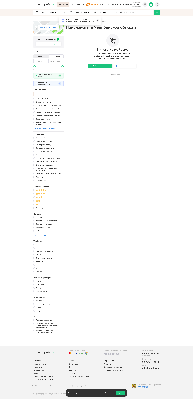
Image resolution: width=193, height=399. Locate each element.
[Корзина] (151, 4)
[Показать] (157, 12)
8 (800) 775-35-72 (150, 362)
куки (80, 393)
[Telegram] (113, 353)
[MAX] (117, 353)
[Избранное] (144, 4)
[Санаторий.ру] (45, 4)
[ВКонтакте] (105, 353)
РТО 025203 (143, 387)
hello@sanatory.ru (151, 368)
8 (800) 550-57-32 (131, 4)
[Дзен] (109, 353)
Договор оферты (78, 386)
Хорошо (120, 393)
